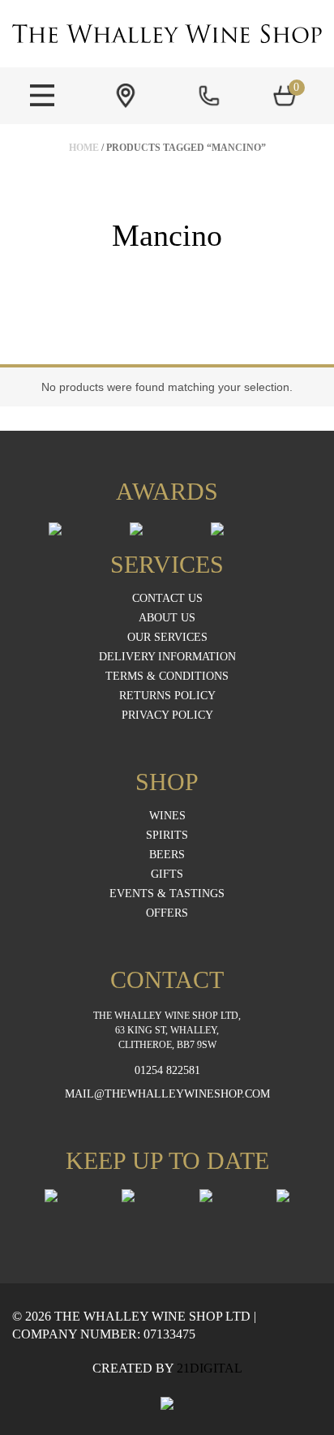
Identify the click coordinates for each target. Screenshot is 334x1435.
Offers (167, 913)
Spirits (167, 835)
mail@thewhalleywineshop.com (167, 1094)
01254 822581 (167, 1070)
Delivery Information (167, 657)
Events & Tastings (167, 894)
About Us (167, 618)
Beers (167, 855)
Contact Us (167, 598)
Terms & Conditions (167, 676)
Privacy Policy (167, 715)
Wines (167, 816)
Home (84, 147)
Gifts (167, 874)
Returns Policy (167, 696)
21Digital (209, 1368)
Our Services (167, 637)
